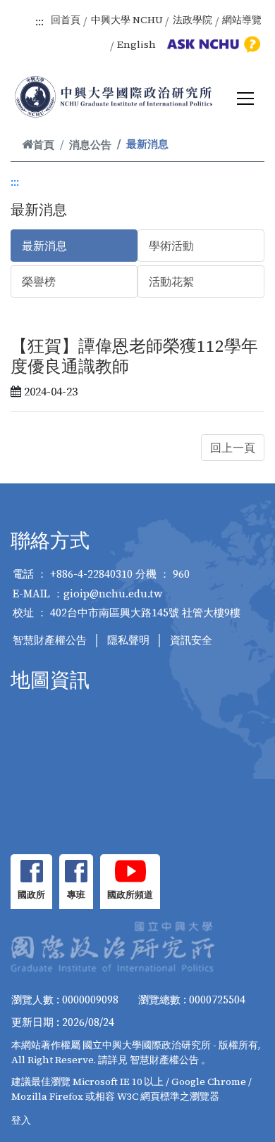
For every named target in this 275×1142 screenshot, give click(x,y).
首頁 (43, 144)
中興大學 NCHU (127, 20)
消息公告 (90, 144)
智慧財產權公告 (50, 640)
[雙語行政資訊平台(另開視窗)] (211, 44)
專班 (76, 895)
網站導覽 (242, 20)
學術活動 (171, 245)
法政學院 (192, 20)
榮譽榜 (39, 281)
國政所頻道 (130, 895)
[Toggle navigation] (245, 98)
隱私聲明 (128, 640)
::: (39, 21)
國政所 (31, 895)
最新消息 (44, 245)
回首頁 (65, 20)
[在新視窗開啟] (31, 871)
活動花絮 (171, 281)
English (136, 44)
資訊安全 (191, 640)
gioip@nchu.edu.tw (113, 593)
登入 (21, 1120)
